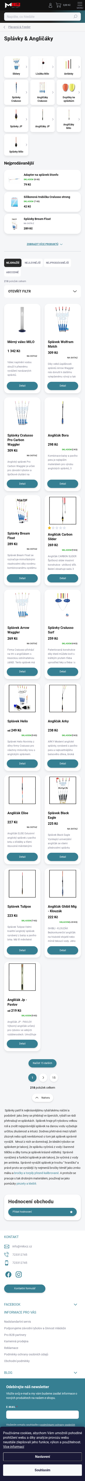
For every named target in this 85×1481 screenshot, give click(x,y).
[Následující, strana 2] (43, 1077)
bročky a (20, 1173)
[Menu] (80, 5)
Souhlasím (42, 1470)
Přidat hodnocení (22, 1211)
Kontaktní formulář (24, 1288)
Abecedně (12, 272)
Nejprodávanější (57, 262)
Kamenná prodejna (16, 1341)
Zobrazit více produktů (42, 244)
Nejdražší (12, 262)
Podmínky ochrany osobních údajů (26, 1354)
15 (53, 1077)
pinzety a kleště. (27, 1183)
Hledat (75, 16)
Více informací (13, 1447)
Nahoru (45, 1097)
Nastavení (42, 1457)
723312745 (19, 1254)
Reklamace (11, 1348)
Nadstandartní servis (17, 1321)
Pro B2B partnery (15, 1335)
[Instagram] (18, 1273)
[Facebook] (7, 1273)
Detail (22, 385)
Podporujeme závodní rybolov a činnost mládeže (35, 1328)
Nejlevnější (33, 262)
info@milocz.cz (22, 1246)
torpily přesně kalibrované (42, 1173)
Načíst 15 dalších (42, 1063)
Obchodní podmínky (17, 1361)
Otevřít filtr (19, 291)
